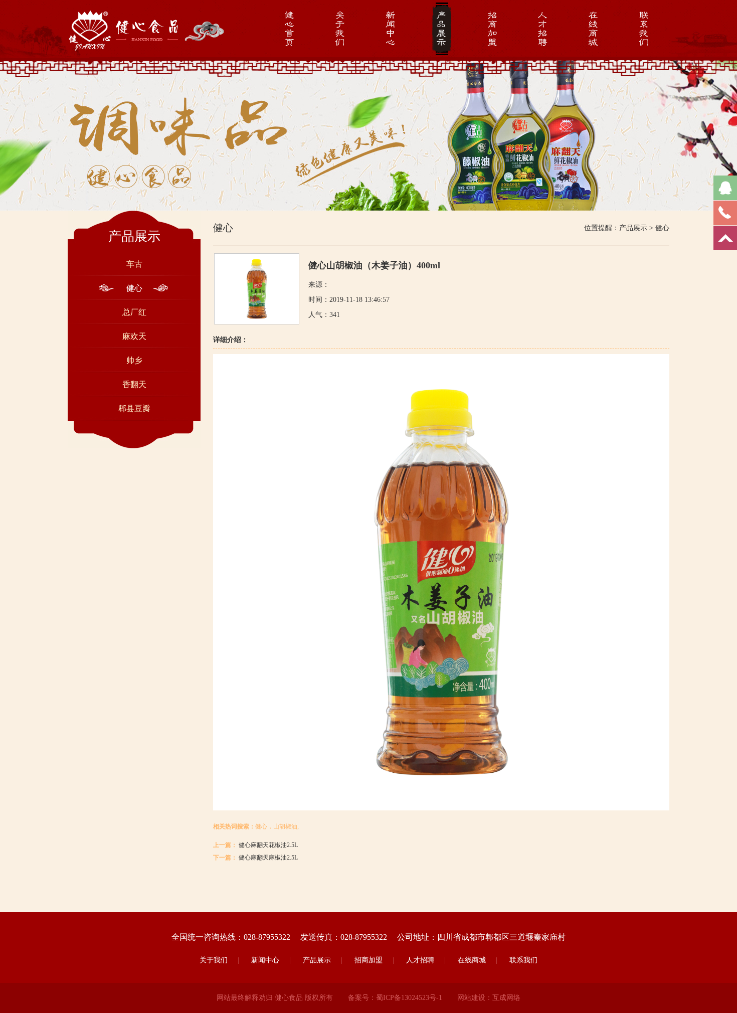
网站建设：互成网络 (488, 997)
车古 (134, 264)
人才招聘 (420, 960)
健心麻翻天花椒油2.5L (268, 845)
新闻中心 (265, 960)
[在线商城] (593, 30)
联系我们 (523, 960)
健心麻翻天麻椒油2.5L (268, 857)
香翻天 (134, 384)
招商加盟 (368, 960)
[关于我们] (340, 30)
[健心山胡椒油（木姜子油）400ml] (256, 321)
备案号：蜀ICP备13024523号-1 (395, 997)
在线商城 (472, 960)
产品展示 (633, 228)
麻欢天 (134, 336)
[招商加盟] (492, 30)
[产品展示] (441, 30)
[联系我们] (644, 30)
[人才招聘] (542, 30)
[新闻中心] (390, 30)
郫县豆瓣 (134, 408)
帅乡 (134, 360)
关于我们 (214, 960)
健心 (134, 288)
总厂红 (134, 312)
